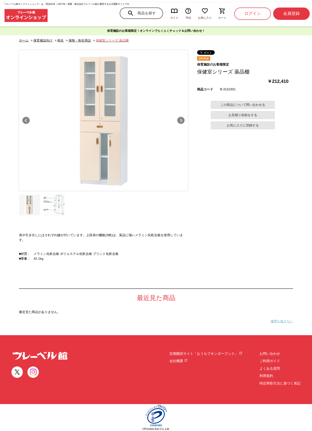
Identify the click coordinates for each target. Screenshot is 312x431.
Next (181, 120)
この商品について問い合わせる (242, 105)
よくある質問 (269, 368)
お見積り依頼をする (242, 115)
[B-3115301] (29, 204)
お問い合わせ (269, 353)
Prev (26, 120)
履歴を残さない (282, 321)
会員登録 (291, 13)
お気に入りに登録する (243, 125)
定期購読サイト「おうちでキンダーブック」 (204, 353)
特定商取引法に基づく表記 (280, 383)
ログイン (252, 13)
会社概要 (176, 361)
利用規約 (266, 376)
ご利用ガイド (269, 361)
